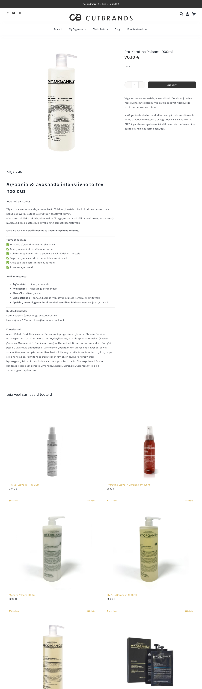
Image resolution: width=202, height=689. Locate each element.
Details (92, 501)
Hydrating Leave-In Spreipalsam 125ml (129, 484)
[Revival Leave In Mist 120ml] (52, 440)
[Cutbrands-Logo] (101, 15)
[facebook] (8, 13)
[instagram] (19, 13)
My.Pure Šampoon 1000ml (122, 594)
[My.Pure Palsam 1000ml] (52, 550)
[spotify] (13, 13)
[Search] (181, 14)
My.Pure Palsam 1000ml (22, 594)
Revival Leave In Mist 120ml (24, 484)
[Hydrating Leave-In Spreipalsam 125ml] (150, 440)
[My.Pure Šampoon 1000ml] (150, 550)
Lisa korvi (172, 84)
